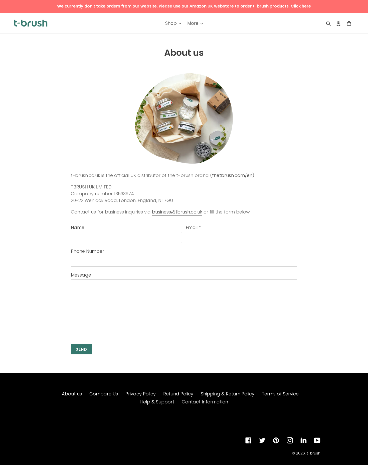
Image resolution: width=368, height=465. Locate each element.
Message (81, 275)
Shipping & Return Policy (227, 394)
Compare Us (103, 394)
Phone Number (87, 251)
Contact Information (205, 402)
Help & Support (157, 402)
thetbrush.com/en (232, 175)
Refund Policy (178, 394)
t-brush (313, 453)
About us (72, 394)
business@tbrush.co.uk (177, 212)
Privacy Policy (140, 394)
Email (193, 227)
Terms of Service (280, 394)
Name (77, 227)
